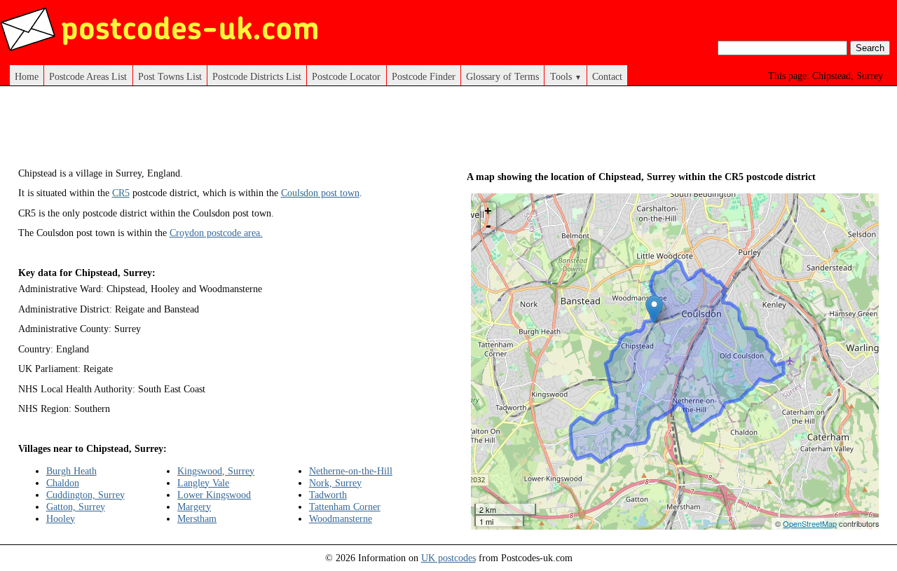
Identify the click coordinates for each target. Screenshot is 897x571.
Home (27, 76)
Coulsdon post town (320, 192)
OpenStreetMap (810, 523)
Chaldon (62, 482)
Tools (566, 76)
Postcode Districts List (256, 76)
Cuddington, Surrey (85, 494)
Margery (194, 506)
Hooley (60, 518)
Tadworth (328, 494)
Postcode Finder (424, 76)
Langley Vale (203, 482)
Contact (607, 76)
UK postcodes (448, 557)
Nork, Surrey (335, 482)
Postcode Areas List (88, 76)
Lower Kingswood (214, 494)
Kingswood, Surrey (215, 470)
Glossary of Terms (502, 76)
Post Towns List (170, 76)
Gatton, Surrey (75, 506)
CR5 (121, 192)
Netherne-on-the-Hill (350, 470)
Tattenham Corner (345, 506)
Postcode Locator (346, 76)
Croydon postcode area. (216, 232)
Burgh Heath (71, 470)
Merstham (197, 518)
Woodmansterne (340, 518)
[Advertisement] (273, 131)
